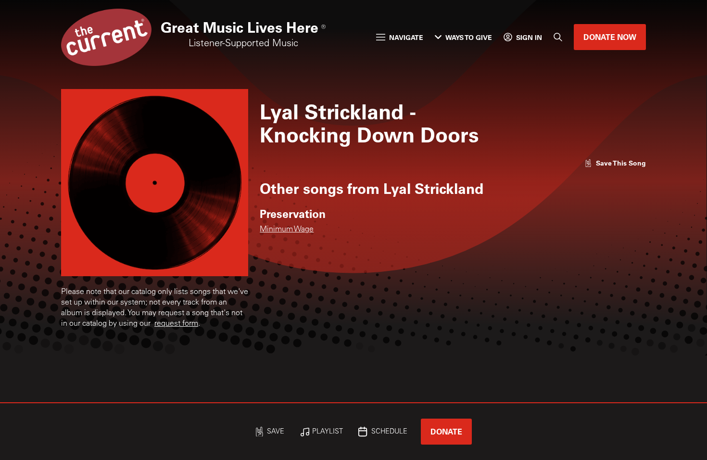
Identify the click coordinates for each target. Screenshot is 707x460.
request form (176, 324)
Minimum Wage (287, 229)
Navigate (406, 37)
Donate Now (609, 37)
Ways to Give (468, 37)
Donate (446, 431)
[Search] (558, 37)
